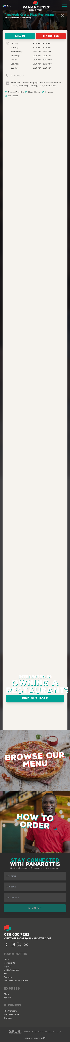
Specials (8, 997)
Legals (59, 1032)
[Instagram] (13, 944)
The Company (10, 1011)
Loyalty (7, 966)
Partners (8, 977)
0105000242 (17, 76)
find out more (35, 698)
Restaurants (9, 963)
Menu (6, 959)
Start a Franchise (11, 1014)
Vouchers (11, 970)
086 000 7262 (16, 934)
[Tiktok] (26, 944)
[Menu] (64, 6)
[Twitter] (19, 944)
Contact (8, 1018)
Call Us (19, 36)
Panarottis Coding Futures (16, 981)
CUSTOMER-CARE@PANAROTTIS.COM (27, 938)
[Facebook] (6, 944)
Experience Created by (35, 1038)
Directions (51, 36)
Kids (6, 973)
